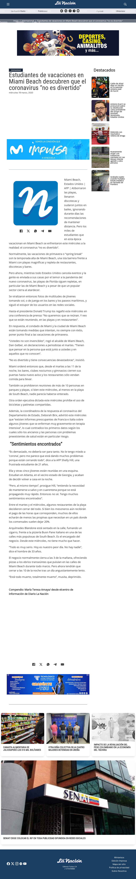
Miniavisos (119, 857)
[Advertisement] (48, 112)
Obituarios (130, 11)
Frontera (47, 11)
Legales (113, 11)
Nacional (63, 11)
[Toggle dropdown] (39, 22)
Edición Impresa (119, 861)
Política (16, 11)
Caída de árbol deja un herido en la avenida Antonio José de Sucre (117, 87)
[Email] (50, 231)
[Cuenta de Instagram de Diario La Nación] (16, 864)
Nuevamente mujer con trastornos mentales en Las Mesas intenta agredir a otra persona (117, 157)
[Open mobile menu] (8, 4)
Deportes (20, 22)
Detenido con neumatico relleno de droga (117, 134)
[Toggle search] (125, 4)
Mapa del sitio (119, 864)
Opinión (98, 11)
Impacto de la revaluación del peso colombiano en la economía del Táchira (112, 747)
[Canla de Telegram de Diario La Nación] (21, 864)
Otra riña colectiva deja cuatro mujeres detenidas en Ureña (66, 748)
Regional (31, 11)
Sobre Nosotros (119, 871)
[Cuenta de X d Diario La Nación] (12, 864)
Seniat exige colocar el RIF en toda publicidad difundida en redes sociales (44, 838)
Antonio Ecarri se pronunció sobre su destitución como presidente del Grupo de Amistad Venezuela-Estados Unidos (118, 110)
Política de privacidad (119, 867)
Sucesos (3, 22)
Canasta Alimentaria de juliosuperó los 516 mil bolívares (22, 748)
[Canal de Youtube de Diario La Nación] (24, 864)
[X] (28, 231)
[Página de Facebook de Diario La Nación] (8, 864)
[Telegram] (43, 231)
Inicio (2, 11)
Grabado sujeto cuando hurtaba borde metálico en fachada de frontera (117, 181)
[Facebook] (21, 231)
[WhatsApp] (35, 231)
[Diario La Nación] (65, 3)
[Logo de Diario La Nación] (69, 862)
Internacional (81, 11)
